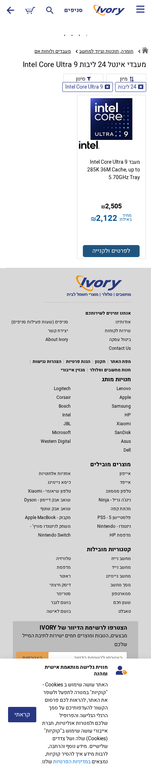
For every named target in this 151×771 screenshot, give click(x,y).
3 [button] (79, 35)
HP (128, 415)
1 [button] (64, 35)
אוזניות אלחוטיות (55, 473)
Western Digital (56, 441)
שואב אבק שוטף (55, 508)
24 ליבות (127, 87)
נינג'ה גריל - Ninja (115, 500)
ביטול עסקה (120, 339)
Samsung (121, 406)
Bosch (65, 406)
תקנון (100, 361)
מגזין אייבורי (73, 370)
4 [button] (86, 35)
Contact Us (120, 348)
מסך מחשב (120, 585)
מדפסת (64, 567)
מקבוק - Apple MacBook (48, 517)
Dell (127, 450)
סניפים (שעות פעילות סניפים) (39, 322)
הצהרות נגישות (47, 361)
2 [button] (72, 35)
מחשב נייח (121, 558)
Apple (125, 397)
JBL (67, 423)
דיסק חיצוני (60, 585)
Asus (126, 441)
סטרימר (63, 593)
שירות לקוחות (118, 330)
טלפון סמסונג (118, 491)
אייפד (125, 482)
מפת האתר (120, 361)
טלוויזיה (63, 558)
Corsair (63, 397)
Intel (66, 415)
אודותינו (123, 322)
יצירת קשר (58, 330)
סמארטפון (121, 593)
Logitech (62, 388)
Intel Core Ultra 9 (84, 87)
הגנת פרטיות (78, 361)
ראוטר (65, 576)
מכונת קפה (121, 508)
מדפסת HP (120, 535)
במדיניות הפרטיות (72, 762)
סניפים (73, 10)
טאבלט (124, 611)
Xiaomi (124, 423)
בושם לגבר (61, 602)
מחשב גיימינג (118, 576)
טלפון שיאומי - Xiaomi (49, 491)
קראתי (22, 714)
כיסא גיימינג (59, 482)
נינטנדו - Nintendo (114, 526)
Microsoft (61, 432)
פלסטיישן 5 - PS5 (114, 517)
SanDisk (123, 432)
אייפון (125, 473)
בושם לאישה (59, 611)
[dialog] (75, 715)
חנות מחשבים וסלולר (110, 370)
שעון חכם (122, 602)
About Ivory (56, 339)
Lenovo (124, 388)
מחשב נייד (121, 567)
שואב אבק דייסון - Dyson (47, 500)
